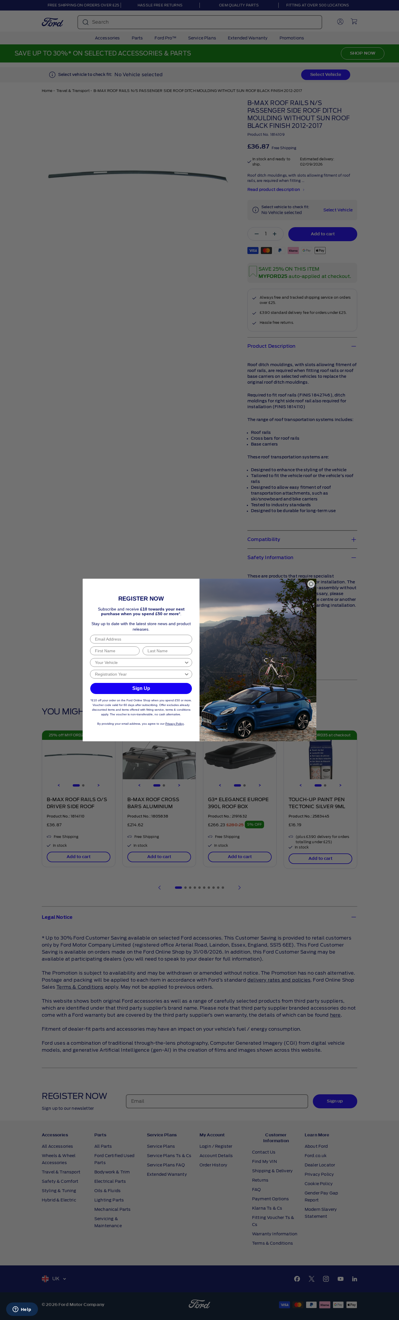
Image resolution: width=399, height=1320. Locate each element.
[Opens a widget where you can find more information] (22, 1309)
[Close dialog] (311, 584)
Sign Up (141, 688)
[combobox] (139, 662)
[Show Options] (187, 662)
